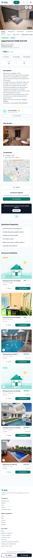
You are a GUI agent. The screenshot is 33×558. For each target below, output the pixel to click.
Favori (9, 288)
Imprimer (27, 57)
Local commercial (6, 509)
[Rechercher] (16, 2)
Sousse (3, 520)
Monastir (3, 524)
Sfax (2, 518)
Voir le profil (17, 116)
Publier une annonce (6, 533)
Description (11, 31)
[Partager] (26, 7)
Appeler (17, 187)
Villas (2, 505)
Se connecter (16, 199)
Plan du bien (20, 31)
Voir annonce (23, 288)
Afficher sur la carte (6, 46)
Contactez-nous (5, 537)
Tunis (2, 516)
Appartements (5, 501)
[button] (16, 169)
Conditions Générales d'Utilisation (10, 542)
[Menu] (30, 2)
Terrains (3, 507)
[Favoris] (30, 7)
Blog (2, 531)
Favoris (7, 57)
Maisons (3, 503)
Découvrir (16, 210)
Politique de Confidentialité (8, 544)
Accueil (3, 34)
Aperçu (3, 31)
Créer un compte (6, 535)
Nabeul (9, 34)
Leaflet (19, 180)
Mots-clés (4, 539)
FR (23, 2)
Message (25, 555)
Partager (17, 57)
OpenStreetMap (26, 180)
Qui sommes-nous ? (6, 546)
